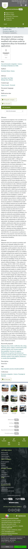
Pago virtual (3, 463)
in (24, 506)
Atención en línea (4, 452)
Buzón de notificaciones (5, 483)
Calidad (2, 470)
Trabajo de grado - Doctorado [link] (8, 85)
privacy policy (17, 541)
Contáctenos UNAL (4, 454)
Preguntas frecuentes (5, 456)
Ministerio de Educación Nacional (7, 490)
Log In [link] (5, 24)
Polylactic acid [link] (9, 349)
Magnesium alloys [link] (5, 345)
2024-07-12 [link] (4, 95)
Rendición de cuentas (5, 476)
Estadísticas (3, 465)
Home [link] (2, 27)
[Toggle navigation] (23, 24)
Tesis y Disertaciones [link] (11, 27)
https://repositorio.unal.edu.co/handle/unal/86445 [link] (12, 368)
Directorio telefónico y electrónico (14, 495)
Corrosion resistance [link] (18, 349)
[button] (21, 5)
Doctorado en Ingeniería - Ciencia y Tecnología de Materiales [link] (10, 31)
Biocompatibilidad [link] (11, 358)
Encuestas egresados (5, 461)
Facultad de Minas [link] (7, 29)
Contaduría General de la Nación (7, 487)
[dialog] (14, 542)
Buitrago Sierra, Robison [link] (7, 79)
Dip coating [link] (23, 345)
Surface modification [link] (15, 345)
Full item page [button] (6, 379)
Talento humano (4, 474)
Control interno (4, 472)
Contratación (3, 480)
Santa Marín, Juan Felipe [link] (7, 78)
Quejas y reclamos (4, 458)
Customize (3, 543)
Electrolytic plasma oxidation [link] (8, 347)
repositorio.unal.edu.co (19, 1)
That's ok (20, 546)
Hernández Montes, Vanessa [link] (7, 71)
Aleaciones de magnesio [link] (15, 351)
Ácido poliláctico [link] (15, 356)
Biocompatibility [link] (5, 351)
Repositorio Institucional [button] (12, 9)
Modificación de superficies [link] (7, 353)
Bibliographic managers (9, 99)
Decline (7, 546)
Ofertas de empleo (4, 467)
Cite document (6, 103)
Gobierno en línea (4, 489)
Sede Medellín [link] (20, 27)
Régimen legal (3, 481)
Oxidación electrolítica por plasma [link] (14, 354)
